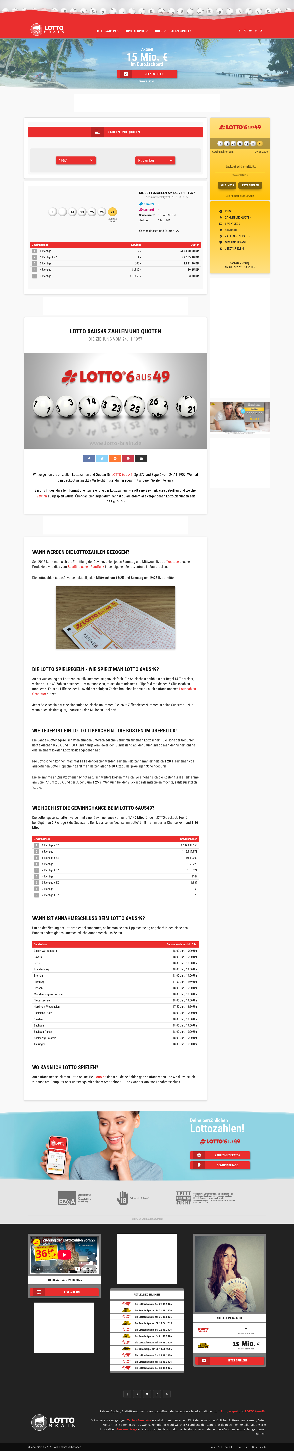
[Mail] (250, 31)
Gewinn (41, 496)
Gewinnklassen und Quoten (156, 231)
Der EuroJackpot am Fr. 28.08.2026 (153, 1310)
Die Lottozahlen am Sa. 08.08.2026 (153, 1367)
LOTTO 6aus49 (122, 474)
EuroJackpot (229, 1411)
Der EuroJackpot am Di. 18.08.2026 (153, 1348)
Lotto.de (100, 1077)
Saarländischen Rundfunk (86, 567)
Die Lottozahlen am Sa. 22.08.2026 (153, 1329)
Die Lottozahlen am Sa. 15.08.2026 (153, 1355)
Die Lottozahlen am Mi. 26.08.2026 (153, 1316)
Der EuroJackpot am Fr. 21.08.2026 (153, 1336)
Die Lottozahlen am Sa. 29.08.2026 (153, 1304)
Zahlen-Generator (139, 1420)
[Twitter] (261, 31)
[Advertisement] (147, 103)
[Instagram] (245, 31)
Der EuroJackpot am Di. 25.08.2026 (153, 1323)
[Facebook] (239, 31)
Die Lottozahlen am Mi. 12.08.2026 (153, 1361)
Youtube (173, 562)
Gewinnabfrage (126, 1429)
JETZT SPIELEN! (250, 185)
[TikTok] (256, 31)
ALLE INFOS (227, 185)
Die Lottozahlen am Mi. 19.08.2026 (153, 1342)
